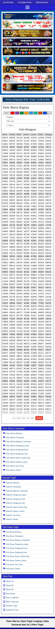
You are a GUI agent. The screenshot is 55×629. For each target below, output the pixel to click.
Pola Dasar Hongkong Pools (17, 548)
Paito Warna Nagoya (16, 107)
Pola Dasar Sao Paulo (14, 565)
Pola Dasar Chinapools (14, 536)
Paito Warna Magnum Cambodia (18, 442)
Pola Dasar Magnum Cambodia (18, 540)
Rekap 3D (9, 585)
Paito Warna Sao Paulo (15, 466)
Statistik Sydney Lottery (15, 511)
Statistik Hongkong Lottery (16, 495)
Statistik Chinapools (13, 487)
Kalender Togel (11, 606)
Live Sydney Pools (24, 2)
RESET (6, 113)
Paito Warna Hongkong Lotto (17, 454)
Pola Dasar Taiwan (13, 569)
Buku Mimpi (10, 594)
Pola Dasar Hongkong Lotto (16, 552)
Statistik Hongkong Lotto (15, 503)
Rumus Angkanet (12, 598)
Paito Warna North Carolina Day (18, 458)
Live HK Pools (8, 2)
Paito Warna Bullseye (14, 433)
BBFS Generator (42, 2)
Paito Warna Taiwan (13, 470)
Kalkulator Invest (12, 610)
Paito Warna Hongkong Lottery (17, 446)
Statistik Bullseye (12, 483)
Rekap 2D (9, 581)
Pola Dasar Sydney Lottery (16, 561)
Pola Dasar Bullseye (13, 532)
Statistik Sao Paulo (13, 515)
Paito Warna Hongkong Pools (17, 450)
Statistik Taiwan (12, 519)
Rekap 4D (9, 589)
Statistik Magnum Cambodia (17, 491)
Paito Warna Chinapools (15, 438)
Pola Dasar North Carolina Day (17, 556)
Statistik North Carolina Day (16, 507)
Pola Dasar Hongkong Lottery (17, 544)
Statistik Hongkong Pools (15, 499)
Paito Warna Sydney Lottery (17, 462)
